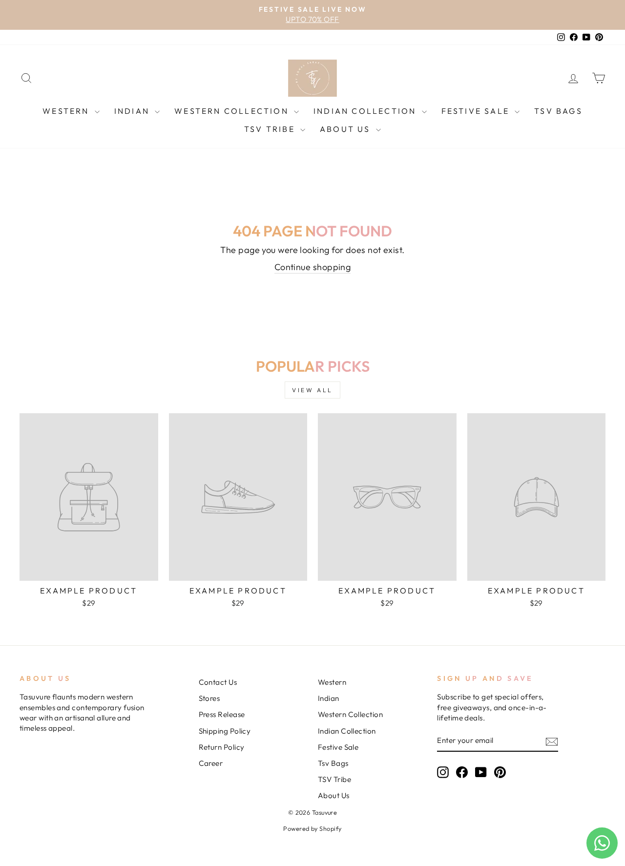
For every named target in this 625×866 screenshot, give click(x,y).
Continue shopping (312, 267)
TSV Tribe (271, 129)
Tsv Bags (558, 111)
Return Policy (222, 747)
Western (67, 111)
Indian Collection (366, 111)
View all (312, 390)
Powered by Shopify (312, 828)
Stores (209, 698)
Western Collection (233, 111)
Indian (133, 111)
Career (211, 763)
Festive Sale (477, 111)
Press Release (222, 714)
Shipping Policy (225, 731)
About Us (347, 129)
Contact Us (218, 682)
